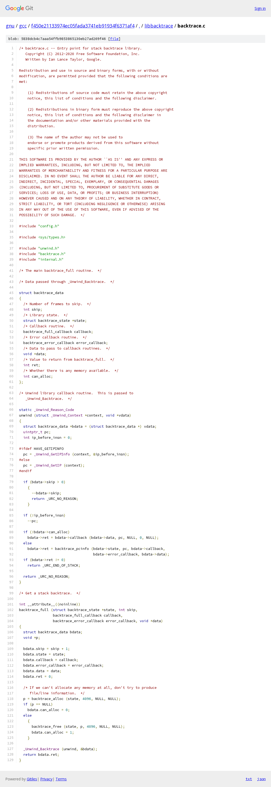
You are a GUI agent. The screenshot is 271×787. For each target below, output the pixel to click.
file (114, 39)
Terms (61, 778)
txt (249, 778)
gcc (23, 25)
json (261, 778)
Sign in (260, 8)
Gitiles (32, 778)
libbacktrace (158, 25)
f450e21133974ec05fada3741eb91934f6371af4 (82, 25)
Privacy (46, 778)
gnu (10, 25)
